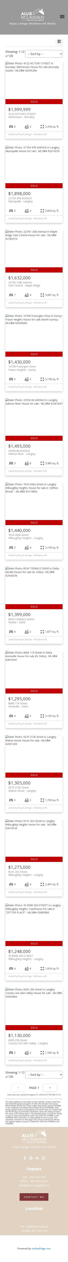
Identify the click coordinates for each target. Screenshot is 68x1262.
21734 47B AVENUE (20, 200)
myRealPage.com (41, 1248)
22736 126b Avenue (24, 284)
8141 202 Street (25, 873)
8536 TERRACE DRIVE (21, 620)
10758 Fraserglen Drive (22, 368)
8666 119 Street (18, 705)
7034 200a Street (25, 536)
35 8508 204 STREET (25, 957)
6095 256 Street (28, 1041)
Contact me (34, 1197)
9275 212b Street (22, 789)
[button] (24, 1158)
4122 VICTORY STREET (22, 115)
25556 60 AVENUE (21, 452)
